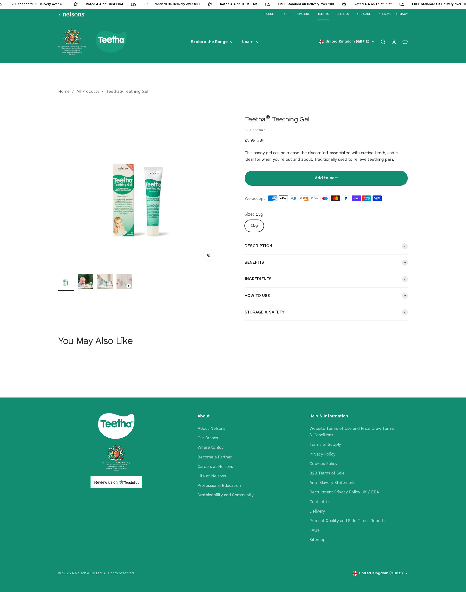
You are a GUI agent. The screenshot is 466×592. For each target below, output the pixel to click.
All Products (87, 92)
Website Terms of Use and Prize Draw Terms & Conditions (351, 432)
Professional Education (219, 486)
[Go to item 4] (124, 282)
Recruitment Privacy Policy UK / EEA (344, 492)
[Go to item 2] (85, 282)
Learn (248, 42)
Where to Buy (211, 448)
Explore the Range (209, 42)
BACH (286, 14)
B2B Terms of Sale (327, 473)
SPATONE (303, 14)
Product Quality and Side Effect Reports (347, 521)
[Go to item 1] (66, 282)
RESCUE (268, 14)
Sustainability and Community (226, 495)
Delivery (317, 511)
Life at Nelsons (212, 476)
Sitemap (317, 540)
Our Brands (208, 438)
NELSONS (342, 14)
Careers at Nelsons (215, 467)
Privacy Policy (322, 454)
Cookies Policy (323, 464)
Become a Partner (215, 457)
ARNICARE (364, 14)
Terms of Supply (325, 445)
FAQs (314, 530)
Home (64, 92)
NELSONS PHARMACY (393, 14)
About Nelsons (211, 429)
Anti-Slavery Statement (332, 483)
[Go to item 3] (105, 282)
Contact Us (319, 502)
